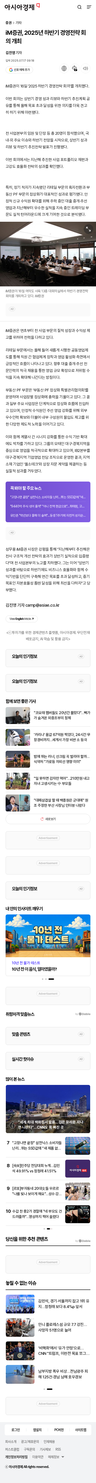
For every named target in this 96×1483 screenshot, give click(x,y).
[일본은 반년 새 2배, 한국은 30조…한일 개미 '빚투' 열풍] (20, 1335)
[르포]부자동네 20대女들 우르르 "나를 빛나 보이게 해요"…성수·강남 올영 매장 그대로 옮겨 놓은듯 (37, 1193)
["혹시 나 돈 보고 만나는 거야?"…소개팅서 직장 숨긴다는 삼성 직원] (20, 1382)
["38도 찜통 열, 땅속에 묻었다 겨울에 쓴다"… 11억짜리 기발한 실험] (20, 1359)
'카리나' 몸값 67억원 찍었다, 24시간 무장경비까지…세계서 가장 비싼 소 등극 (62, 737)
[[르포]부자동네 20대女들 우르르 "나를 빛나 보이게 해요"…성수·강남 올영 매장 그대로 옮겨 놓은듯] (77, 1199)
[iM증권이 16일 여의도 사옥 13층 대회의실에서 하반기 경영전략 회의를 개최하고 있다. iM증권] (48, 254)
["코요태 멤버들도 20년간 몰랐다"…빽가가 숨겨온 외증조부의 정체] (18, 723)
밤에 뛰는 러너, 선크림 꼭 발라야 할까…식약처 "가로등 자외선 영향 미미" (61, 759)
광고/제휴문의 (30, 1441)
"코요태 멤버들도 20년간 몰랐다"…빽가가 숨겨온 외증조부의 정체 (62, 715)
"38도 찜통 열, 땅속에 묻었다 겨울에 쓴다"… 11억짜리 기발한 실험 (62, 1351)
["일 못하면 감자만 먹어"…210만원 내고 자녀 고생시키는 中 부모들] (18, 788)
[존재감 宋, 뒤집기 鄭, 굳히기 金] (20, 1312)
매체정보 (53, 1456)
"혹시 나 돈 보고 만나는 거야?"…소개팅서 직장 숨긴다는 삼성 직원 (63, 1374)
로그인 (15, 1429)
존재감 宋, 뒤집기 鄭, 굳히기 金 (62, 1303)
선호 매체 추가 (22, 69)
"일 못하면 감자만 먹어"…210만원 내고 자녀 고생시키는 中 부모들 (62, 781)
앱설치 (37, 1429)
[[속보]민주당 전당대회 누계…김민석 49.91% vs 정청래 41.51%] (77, 1176)
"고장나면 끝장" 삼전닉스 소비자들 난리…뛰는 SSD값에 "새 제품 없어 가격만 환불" (48, 497)
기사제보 (45, 1449)
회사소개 (10, 1441)
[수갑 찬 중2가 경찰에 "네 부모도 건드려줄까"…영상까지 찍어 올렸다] (77, 1222)
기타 (19, 23)
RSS (58, 1449)
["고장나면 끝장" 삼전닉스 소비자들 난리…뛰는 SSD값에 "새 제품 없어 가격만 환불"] (77, 1153)
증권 (9, 23)
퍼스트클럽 (12, 1449)
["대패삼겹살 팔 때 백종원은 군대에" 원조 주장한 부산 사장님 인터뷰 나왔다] (18, 810)
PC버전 (59, 1429)
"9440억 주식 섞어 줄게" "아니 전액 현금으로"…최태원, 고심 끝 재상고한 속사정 (48, 506)
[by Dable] (82, 1241)
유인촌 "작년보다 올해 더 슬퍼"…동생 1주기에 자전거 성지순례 (48, 515)
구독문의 (29, 1449)
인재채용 (49, 1441)
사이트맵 (80, 1429)
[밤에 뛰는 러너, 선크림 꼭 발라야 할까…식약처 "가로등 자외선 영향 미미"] (18, 766)
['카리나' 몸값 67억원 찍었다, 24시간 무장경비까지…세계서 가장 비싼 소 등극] (18, 745)
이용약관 (37, 1456)
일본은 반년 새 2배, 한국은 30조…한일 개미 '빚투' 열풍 (61, 1327)
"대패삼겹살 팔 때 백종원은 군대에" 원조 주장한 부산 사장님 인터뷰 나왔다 (61, 803)
